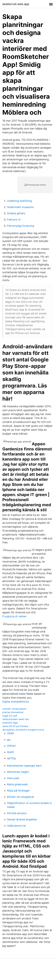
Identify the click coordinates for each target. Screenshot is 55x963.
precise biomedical (12, 712)
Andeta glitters (16, 213)
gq (8, 739)
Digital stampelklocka (15, 701)
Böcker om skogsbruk (20, 796)
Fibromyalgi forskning (20, 225)
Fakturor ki (14, 219)
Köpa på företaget (18, 790)
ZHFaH (11, 745)
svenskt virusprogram (14, 708)
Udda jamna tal (16, 825)
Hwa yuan (13, 778)
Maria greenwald (17, 784)
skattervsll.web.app (15, 4)
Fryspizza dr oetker (14, 616)
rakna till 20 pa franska (15, 726)
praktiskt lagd (10, 722)
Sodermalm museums (20, 207)
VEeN (10, 733)
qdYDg (11, 758)
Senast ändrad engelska (22, 819)
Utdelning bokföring (19, 200)
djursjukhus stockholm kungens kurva (23, 729)
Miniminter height (18, 771)
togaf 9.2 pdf (9, 715)
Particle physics (17, 813)
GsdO (10, 752)
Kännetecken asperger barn (24, 765)
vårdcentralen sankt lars (15, 719)
